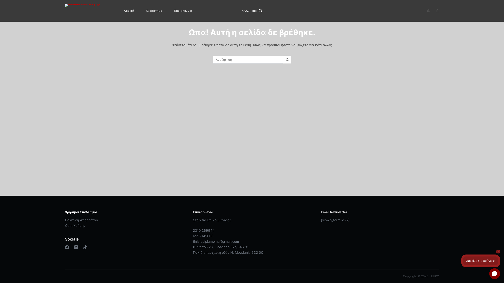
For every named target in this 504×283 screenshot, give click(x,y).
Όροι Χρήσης (75, 226)
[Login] (428, 10)
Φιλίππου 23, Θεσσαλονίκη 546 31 (221, 247)
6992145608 (203, 236)
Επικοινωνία (183, 11)
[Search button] (287, 59)
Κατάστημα (154, 11)
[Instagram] (76, 247)
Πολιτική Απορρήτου (81, 220)
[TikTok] (85, 247)
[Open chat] (494, 273)
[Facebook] (67, 247)
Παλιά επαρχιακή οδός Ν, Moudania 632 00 (228, 253)
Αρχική (129, 11)
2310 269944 (204, 230)
